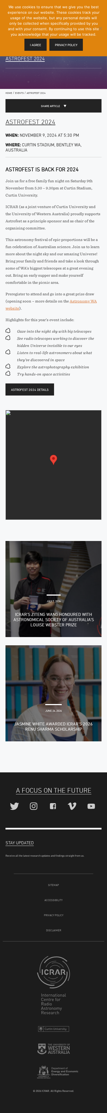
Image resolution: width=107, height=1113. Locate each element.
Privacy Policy (53, 915)
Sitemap (53, 885)
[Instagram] (34, 806)
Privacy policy (66, 45)
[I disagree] (100, 28)
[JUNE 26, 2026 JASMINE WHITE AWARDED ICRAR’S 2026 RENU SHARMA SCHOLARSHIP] (53, 693)
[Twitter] (15, 806)
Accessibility (53, 900)
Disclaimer (53, 930)
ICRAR (53, 986)
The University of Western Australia (53, 1051)
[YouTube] (92, 806)
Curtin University (53, 1030)
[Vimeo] (73, 806)
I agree (35, 45)
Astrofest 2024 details (30, 390)
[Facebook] (53, 806)
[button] (53, 460)
